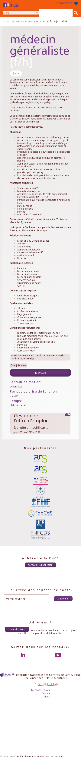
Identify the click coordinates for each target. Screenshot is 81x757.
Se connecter (64, 3)
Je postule (40, 372)
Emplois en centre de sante (30, 21)
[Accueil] (11, 5)
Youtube (58, 655)
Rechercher (76, 13)
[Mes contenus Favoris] (76, 3)
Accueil (6, 21)
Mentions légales (40, 690)
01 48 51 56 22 (48, 683)
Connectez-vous (16, 629)
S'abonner (63, 598)
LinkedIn (23, 655)
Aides (47, 696)
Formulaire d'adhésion (40, 564)
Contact (46, 693)
